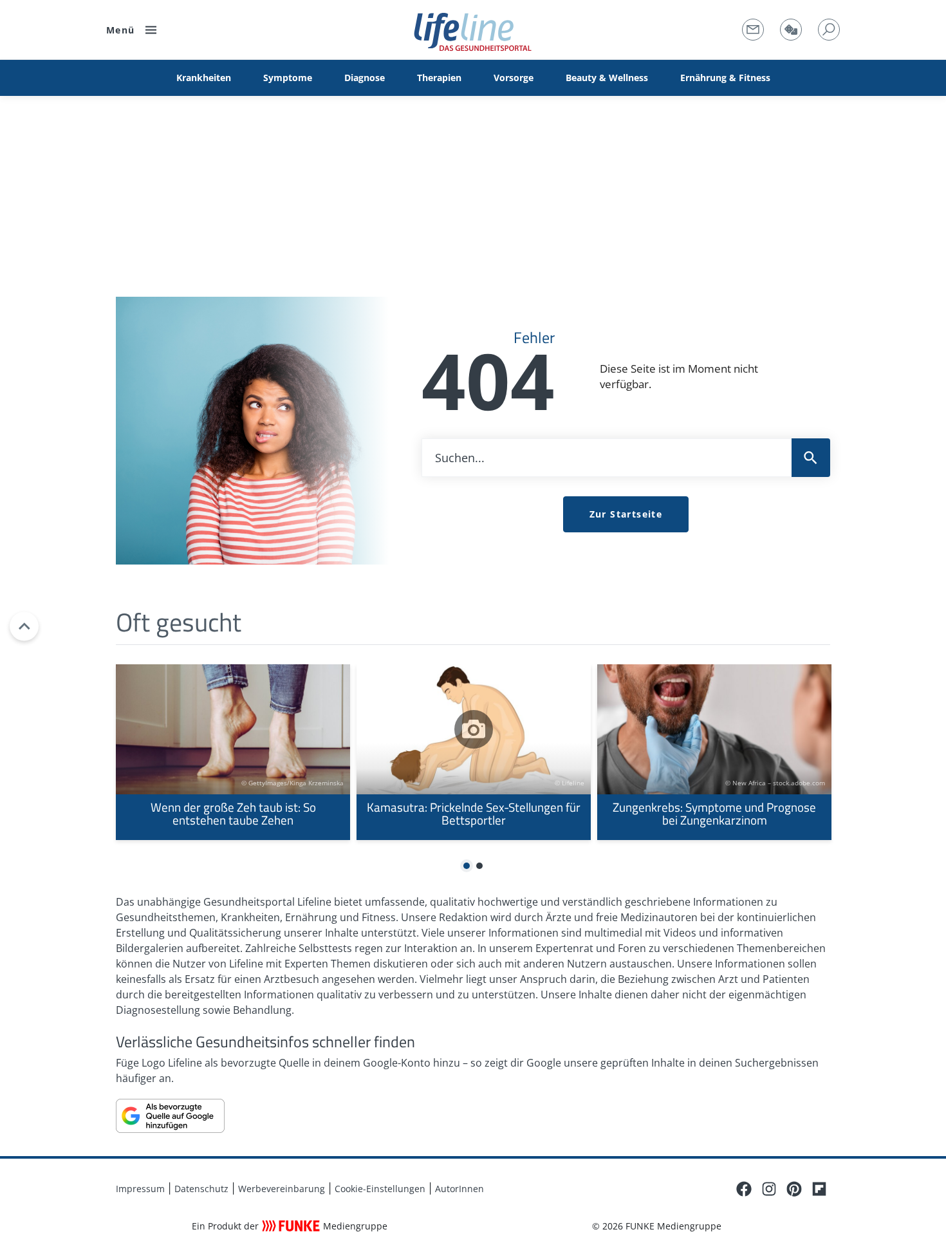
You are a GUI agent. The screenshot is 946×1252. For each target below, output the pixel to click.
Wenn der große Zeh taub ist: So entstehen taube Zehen (233, 752)
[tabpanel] (233, 752)
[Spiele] (791, 29)
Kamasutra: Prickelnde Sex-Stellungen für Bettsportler (474, 752)
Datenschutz (201, 1188)
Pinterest (794, 1189)
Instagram (769, 1189)
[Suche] (829, 29)
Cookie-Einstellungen (380, 1188)
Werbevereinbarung (281, 1188)
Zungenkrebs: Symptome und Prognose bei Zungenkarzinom (714, 752)
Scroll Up (24, 626)
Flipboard (819, 1189)
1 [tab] (467, 866)
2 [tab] (479, 866)
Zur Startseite (626, 514)
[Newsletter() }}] (753, 29)
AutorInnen (459, 1188)
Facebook (744, 1189)
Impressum (140, 1188)
